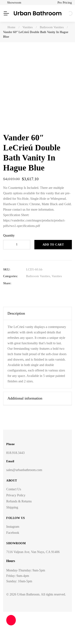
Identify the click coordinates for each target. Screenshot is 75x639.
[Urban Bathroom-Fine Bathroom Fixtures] (37, 13)
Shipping (12, 507)
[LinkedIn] (41, 283)
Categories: (10, 276)
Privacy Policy (15, 495)
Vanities (57, 276)
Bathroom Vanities (38, 276)
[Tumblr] (47, 283)
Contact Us (13, 489)
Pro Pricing (65, 2)
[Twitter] (34, 283)
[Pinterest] (54, 283)
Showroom (14, 2)
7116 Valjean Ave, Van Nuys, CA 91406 (33, 552)
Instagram (12, 526)
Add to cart (53, 244)
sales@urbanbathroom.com (24, 470)
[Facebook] (28, 283)
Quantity (9, 235)
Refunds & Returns (19, 501)
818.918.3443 (15, 453)
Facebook (12, 532)
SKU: (6, 269)
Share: (7, 283)
